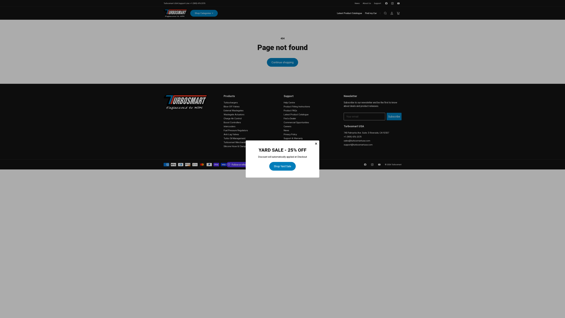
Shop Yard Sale (282, 166)
